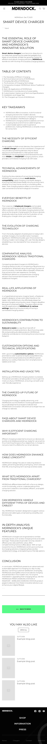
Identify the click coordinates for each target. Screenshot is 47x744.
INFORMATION (22, 723)
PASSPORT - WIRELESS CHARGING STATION (19, 581)
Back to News (25, 609)
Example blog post (26, 639)
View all (23, 630)
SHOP (22, 718)
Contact (29, 740)
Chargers (16, 740)
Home (4, 740)
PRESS (22, 729)
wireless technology (9, 551)
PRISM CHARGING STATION (22, 579)
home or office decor (23, 545)
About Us (41, 740)
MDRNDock (19, 17)
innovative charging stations (33, 61)
